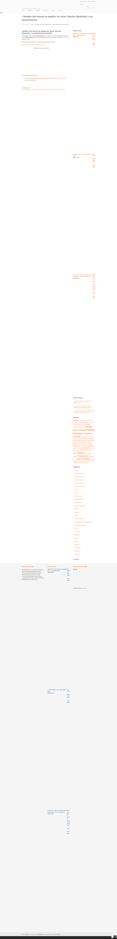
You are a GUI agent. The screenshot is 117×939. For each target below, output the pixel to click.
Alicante (90, 420)
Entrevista (92, 436)
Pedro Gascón (84, 450)
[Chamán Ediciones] (1, 12)
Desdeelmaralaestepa (85, 436)
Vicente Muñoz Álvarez (88, 461)
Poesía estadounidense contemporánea (83, 522)
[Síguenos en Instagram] (76, 569)
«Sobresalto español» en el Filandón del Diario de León (82, 402)
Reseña (79, 459)
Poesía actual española (55, 89)
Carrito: (91, 7)
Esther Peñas (82, 438)
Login (87, 6)
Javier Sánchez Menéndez (79, 442)
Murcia (81, 448)
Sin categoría (77, 547)
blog (74, 424)
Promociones (77, 534)
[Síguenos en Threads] (75, 569)
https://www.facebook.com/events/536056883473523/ (33, 44)
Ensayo (76, 489)
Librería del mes (77, 502)
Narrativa (86, 448)
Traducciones (77, 551)
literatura (85, 446)
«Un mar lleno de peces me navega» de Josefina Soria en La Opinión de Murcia (82, 406)
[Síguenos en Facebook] (73, 569)
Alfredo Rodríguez (84, 420)
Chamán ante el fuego (30, 89)
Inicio (23, 24)
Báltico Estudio (82, 588)
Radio (75, 538)
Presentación (62, 89)
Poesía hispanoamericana (80, 525)
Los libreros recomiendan (79, 505)
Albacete (76, 420)
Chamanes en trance (78, 427)
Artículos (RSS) (47, 934)
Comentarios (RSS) (56, 934)
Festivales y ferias (78, 496)
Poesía (27, 24)
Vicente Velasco (76, 462)
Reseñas (86, 459)
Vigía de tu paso (84, 462)
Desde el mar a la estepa (79, 486)
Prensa (75, 456)
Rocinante (76, 544)
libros (81, 446)
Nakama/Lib (65, 37)
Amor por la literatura (78, 422)
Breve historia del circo (80, 424)
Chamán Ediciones (38, 89)
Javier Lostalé (91, 440)
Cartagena (88, 424)
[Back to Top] (115, 937)
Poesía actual (88, 453)
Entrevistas (75, 438)
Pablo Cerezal (76, 450)
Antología (32, 24)
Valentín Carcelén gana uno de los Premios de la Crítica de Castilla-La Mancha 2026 (84, 411)
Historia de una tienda (82, 440)
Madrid (90, 446)
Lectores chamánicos (79, 499)
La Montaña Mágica (82, 444)
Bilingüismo (92, 422)
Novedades (45, 89)
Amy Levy (86, 422)
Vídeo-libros (77, 554)
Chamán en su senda (79, 480)
